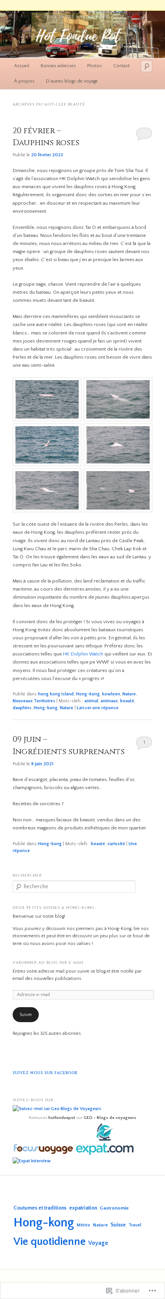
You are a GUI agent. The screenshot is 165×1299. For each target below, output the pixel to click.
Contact (121, 65)
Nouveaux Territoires (34, 700)
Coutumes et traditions (39, 1208)
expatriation (83, 1208)
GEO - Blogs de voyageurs (110, 1117)
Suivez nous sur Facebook (45, 1073)
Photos (94, 65)
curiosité (116, 843)
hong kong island (56, 694)
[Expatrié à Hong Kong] (104, 1153)
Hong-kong (88, 694)
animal (91, 700)
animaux (109, 700)
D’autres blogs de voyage (72, 81)
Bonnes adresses (58, 65)
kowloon (111, 694)
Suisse (118, 1225)
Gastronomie (114, 1208)
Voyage (98, 1243)
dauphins (22, 707)
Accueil (21, 65)
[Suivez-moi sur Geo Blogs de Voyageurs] (57, 1108)
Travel (135, 1225)
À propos (24, 81)
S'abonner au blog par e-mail (48, 962)
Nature (129, 694)
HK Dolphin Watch (83, 654)
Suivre (26, 1014)
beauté (127, 700)
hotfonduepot (61, 1117)
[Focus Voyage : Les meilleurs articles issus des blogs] (44, 1153)
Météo (83, 1225)
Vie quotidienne (49, 1242)
